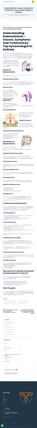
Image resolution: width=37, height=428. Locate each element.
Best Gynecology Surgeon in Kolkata (9, 303)
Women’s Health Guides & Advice (9, 334)
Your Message (7, 361)
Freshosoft (30, 426)
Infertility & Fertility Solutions (8, 327)
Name (5, 343)
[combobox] (5, 348)
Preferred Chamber (8, 357)
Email (5, 350)
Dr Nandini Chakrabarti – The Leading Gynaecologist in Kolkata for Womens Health (27, 311)
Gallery (4, 403)
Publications (5, 401)
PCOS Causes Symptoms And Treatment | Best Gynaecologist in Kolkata (10, 311)
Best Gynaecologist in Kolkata (9, 322)
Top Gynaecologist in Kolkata (22, 303)
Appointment (5, 399)
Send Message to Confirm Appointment (11, 373)
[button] (2, 425)
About (4, 397)
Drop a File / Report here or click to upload (12, 354)
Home (4, 395)
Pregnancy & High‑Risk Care (8, 329)
